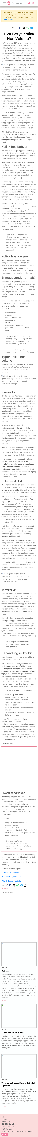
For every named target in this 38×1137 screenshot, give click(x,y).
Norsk (4, 1134)
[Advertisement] (19, 767)
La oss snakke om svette (12, 1033)
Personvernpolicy (7, 1127)
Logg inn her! (8, 19)
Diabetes (5, 971)
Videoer (4, 1119)
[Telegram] (31, 27)
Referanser (4, 888)
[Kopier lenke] (35, 28)
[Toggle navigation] (4, 3)
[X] (24, 28)
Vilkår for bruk (6, 1129)
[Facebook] (20, 27)
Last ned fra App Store (10, 873)
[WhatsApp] (27, 27)
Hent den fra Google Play (11, 877)
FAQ (2, 1117)
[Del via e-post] (16, 28)
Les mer (3, 1000)
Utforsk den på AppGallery (12, 881)
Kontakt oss (5, 1122)
